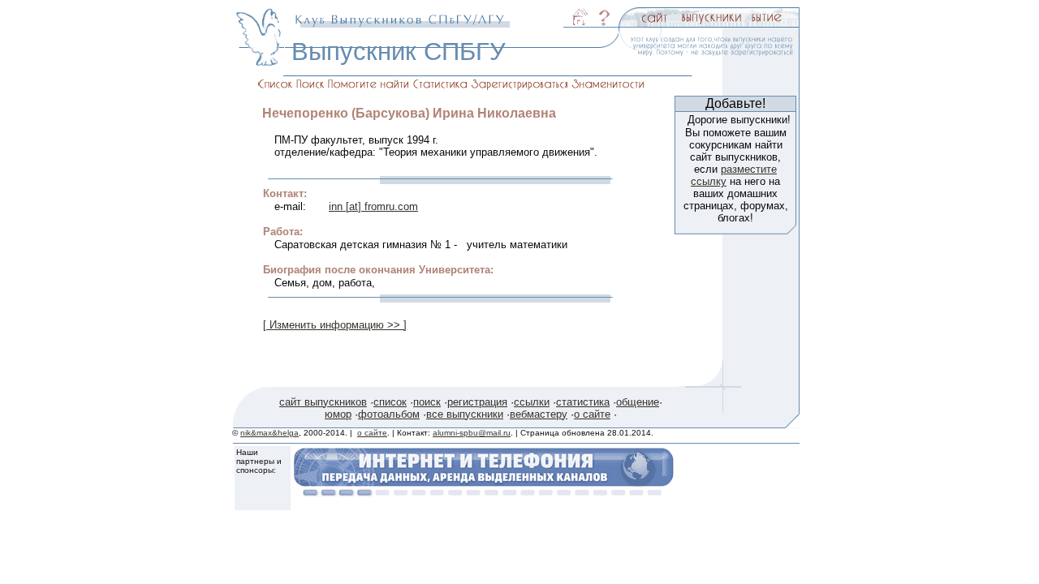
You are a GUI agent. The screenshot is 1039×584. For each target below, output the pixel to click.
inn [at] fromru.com (373, 206)
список (390, 402)
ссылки (532, 402)
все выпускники (464, 414)
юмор (338, 414)
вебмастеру (538, 414)
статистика (583, 402)
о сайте (592, 414)
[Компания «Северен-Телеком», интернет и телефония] (484, 492)
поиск (427, 402)
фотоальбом (389, 414)
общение (637, 402)
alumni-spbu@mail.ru (472, 432)
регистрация (477, 402)
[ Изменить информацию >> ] (335, 325)
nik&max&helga (269, 432)
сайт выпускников (323, 402)
